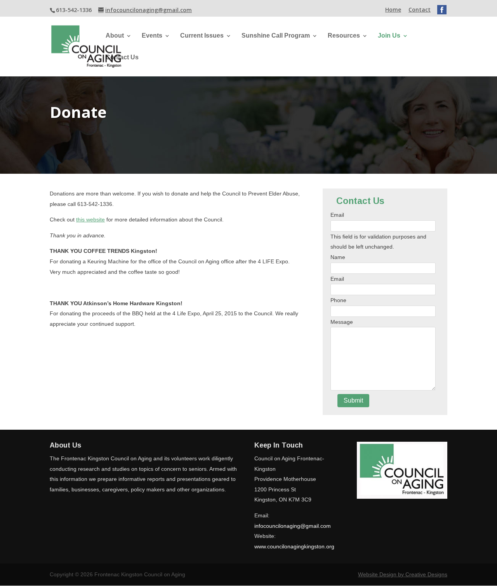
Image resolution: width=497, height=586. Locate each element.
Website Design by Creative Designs (402, 574)
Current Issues (202, 36)
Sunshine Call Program (276, 36)
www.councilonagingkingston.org (294, 546)
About (115, 36)
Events (152, 36)
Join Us (389, 36)
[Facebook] (441, 8)
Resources (344, 36)
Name (337, 257)
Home (393, 10)
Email (337, 215)
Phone (338, 300)
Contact (419, 10)
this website (90, 219)
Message (341, 322)
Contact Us (122, 58)
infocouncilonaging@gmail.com (292, 526)
